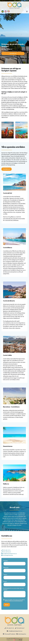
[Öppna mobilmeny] (27, 11)
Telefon (5, 574)
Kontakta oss (13, 53)
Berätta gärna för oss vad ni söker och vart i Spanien (13, 589)
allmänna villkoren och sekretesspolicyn (14, 600)
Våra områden (13, 58)
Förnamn (5, 560)
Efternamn (5, 567)
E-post (5, 581)
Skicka (6, 604)
